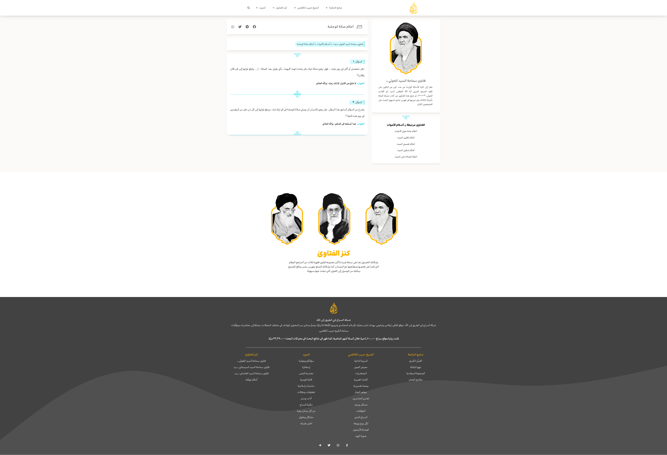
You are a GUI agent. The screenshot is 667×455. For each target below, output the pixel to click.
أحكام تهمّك (251, 379)
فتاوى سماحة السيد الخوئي (251, 361)
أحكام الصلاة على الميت (406, 156)
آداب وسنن (306, 398)
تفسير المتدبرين (361, 398)
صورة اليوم (361, 436)
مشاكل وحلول (306, 417)
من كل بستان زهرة (306, 411)
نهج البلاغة (415, 367)
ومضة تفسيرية (360, 386)
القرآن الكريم (415, 361)
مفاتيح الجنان (416, 379)
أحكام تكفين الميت (406, 137)
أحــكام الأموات (395, 125)
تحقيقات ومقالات (306, 392)
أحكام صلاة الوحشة (341, 26)
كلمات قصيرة (361, 379)
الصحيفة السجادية (415, 373)
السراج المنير (361, 417)
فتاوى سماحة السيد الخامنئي (251, 373)
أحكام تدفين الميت (406, 150)
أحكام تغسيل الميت (406, 144)
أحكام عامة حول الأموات (406, 131)
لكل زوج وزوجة (361, 423)
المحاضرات (361, 373)
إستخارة (306, 367)
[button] (248, 8)
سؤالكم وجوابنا (306, 361)
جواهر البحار (361, 392)
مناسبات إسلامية (306, 386)
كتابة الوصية (306, 379)
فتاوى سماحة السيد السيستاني (251, 367)
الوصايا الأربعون (361, 429)
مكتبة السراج (306, 404)
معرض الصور (360, 367)
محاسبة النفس (306, 373)
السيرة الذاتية (361, 361)
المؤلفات (360, 411)
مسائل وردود (361, 404)
